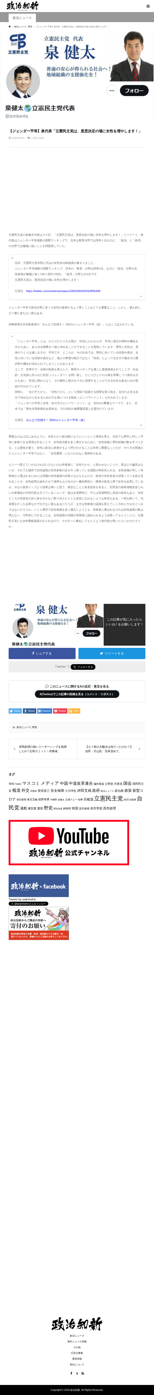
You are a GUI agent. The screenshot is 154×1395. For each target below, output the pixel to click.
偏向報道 (99, 783)
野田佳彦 (58, 808)
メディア (50, 783)
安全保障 (57, 791)
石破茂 (88, 799)
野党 (34, 727)
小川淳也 (70, 790)
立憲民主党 (108, 798)
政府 (96, 790)
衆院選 (32, 808)
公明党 (109, 783)
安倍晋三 (44, 790)
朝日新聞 (21, 799)
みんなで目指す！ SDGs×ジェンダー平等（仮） (56, 420)
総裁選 (133, 799)
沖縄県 (53, 799)
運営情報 (77, 1358)
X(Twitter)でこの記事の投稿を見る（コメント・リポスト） (77, 694)
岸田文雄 (84, 791)
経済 (126, 799)
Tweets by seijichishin (22, 899)
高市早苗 (96, 808)
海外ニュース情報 (77, 1341)
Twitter (18, 784)
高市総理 (109, 808)
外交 (25, 790)
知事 (80, 799)
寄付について (77, 1364)
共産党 (118, 783)
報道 (16, 790)
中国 (64, 783)
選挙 (40, 808)
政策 (128, 791)
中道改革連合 (81, 783)
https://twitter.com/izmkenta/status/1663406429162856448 (63, 291)
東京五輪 (32, 799)
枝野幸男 (44, 799)
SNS (11, 783)
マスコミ (31, 783)
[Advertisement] (77, 192)
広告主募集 (77, 1353)
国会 (127, 783)
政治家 (119, 790)
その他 (77, 1347)
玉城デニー (71, 799)
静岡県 (67, 808)
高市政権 (84, 808)
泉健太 (61, 799)
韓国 (75, 808)
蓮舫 (23, 808)
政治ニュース (22, 17)
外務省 (33, 791)
